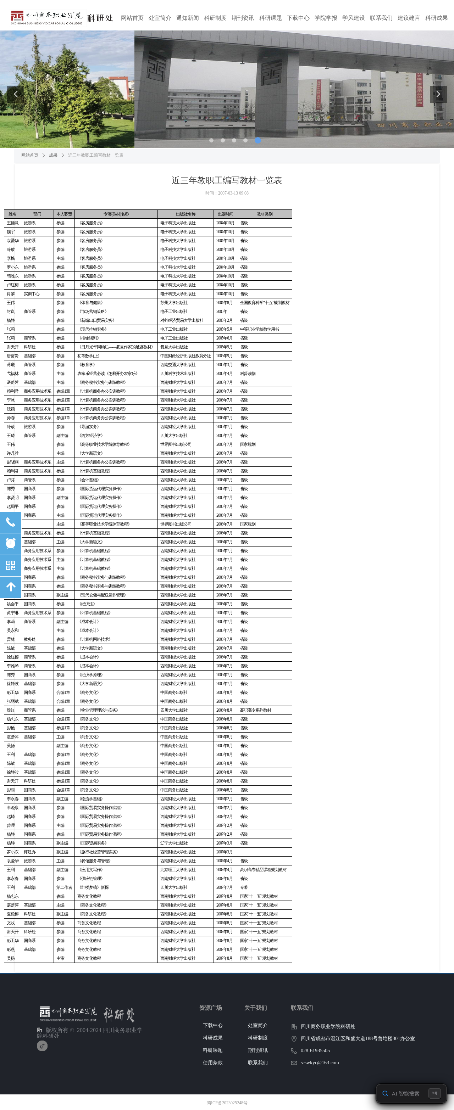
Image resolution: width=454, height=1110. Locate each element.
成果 (53, 155)
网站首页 (29, 155)
